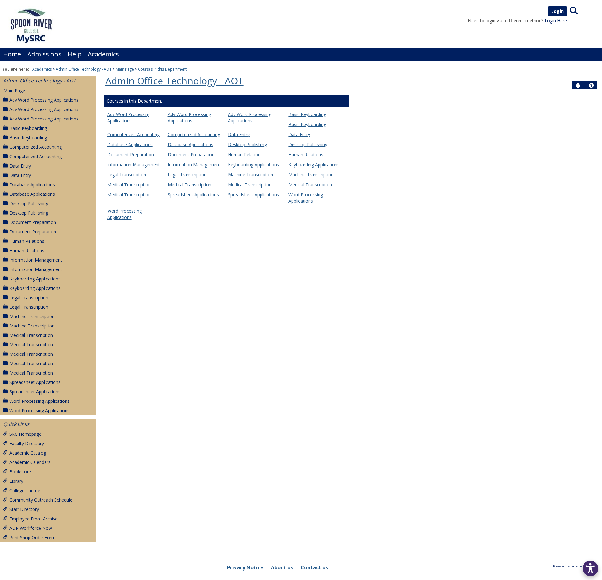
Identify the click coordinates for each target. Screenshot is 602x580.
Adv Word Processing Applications (43, 100)
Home (12, 54)
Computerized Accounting (35, 147)
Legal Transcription (28, 298)
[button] (591, 85)
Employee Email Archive (33, 519)
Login (557, 11)
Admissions (44, 54)
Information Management (35, 260)
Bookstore (20, 472)
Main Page (125, 69)
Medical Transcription (31, 335)
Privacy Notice (245, 567)
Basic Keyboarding (28, 128)
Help (75, 54)
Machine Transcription (32, 316)
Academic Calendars (29, 462)
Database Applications (32, 185)
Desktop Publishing (28, 203)
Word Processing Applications (39, 401)
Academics (103, 54)
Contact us (314, 567)
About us (282, 567)
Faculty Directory (26, 443)
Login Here (556, 21)
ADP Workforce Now (30, 528)
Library (16, 481)
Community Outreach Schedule (40, 500)
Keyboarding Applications (35, 279)
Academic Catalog (27, 453)
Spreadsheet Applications (35, 382)
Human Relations (26, 241)
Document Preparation (32, 222)
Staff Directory (24, 509)
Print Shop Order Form (32, 537)
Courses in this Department (162, 69)
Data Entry (20, 166)
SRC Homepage (25, 434)
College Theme (24, 490)
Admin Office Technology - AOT (84, 69)
